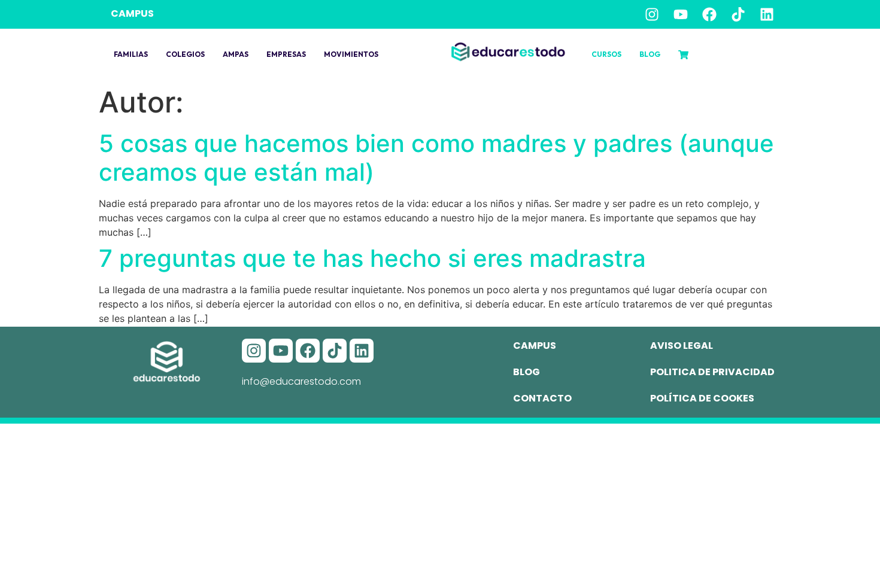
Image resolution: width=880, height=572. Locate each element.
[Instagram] (652, 14)
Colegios (185, 54)
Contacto (542, 398)
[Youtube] (680, 14)
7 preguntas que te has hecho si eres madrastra (372, 258)
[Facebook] (709, 14)
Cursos (606, 54)
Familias (131, 54)
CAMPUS (132, 13)
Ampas (235, 54)
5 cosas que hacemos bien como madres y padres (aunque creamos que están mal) (436, 158)
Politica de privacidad (712, 372)
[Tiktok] (738, 14)
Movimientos (351, 54)
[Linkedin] (766, 14)
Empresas (286, 54)
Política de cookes (702, 398)
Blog (649, 54)
